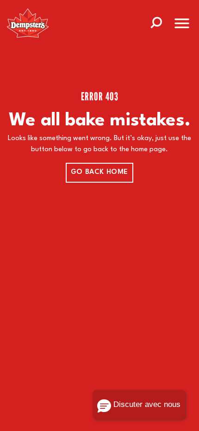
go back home (99, 172)
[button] (139, 404)
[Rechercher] (156, 21)
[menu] (182, 25)
